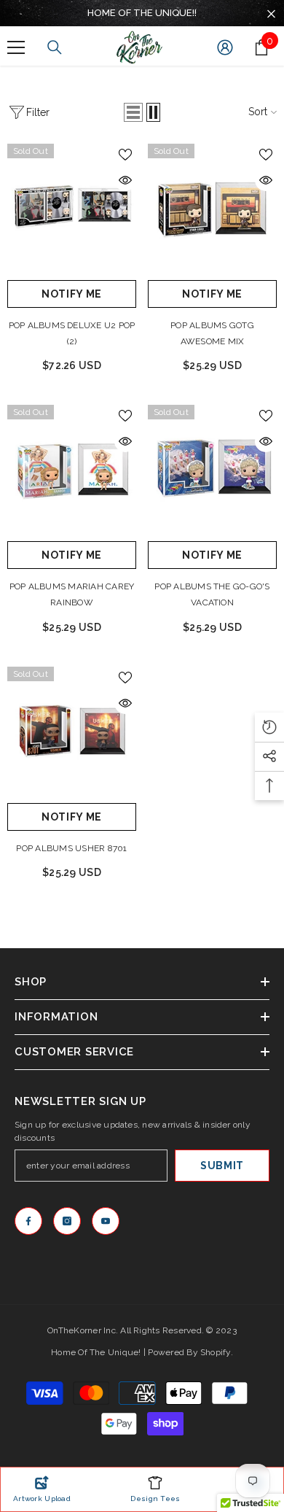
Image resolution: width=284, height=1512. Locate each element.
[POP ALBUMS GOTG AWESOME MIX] (212, 208)
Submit (222, 1165)
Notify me (72, 294)
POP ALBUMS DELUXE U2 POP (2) (72, 333)
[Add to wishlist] (125, 155)
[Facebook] (28, 1221)
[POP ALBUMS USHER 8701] (71, 731)
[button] (133, 112)
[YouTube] (105, 1221)
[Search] (54, 47)
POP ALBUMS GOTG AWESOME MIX (212, 333)
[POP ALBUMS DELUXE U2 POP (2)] (71, 208)
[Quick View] (125, 180)
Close (271, 14)
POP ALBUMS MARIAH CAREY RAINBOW (72, 594)
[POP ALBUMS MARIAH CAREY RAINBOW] (71, 469)
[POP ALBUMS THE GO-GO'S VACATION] (212, 469)
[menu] (16, 47)
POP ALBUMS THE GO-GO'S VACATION (211, 594)
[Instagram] (67, 1221)
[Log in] (225, 47)
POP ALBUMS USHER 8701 (71, 848)
